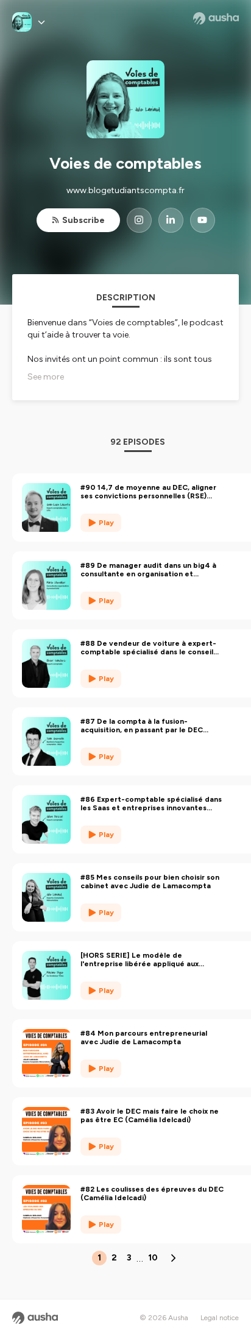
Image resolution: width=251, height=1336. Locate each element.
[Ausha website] (216, 18)
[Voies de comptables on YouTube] (202, 220)
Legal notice (219, 1317)
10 (153, 1258)
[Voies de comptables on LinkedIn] (170, 220)
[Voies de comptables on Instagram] (139, 220)
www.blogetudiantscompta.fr (125, 190)
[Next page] (173, 1258)
